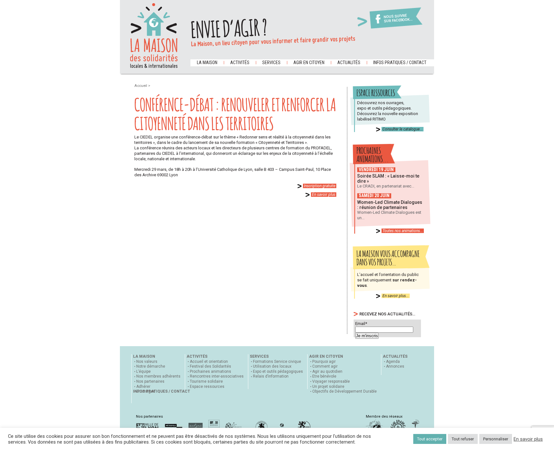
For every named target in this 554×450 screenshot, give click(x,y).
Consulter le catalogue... (402, 129)
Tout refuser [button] (463, 439)
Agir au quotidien (327, 371)
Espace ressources (207, 386)
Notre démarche (150, 366)
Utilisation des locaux (272, 366)
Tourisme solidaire (206, 381)
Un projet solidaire (328, 386)
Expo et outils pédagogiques (278, 371)
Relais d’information (271, 376)
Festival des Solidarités (210, 366)
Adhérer (143, 386)
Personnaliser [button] (495, 439)
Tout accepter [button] (429, 439)
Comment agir (325, 366)
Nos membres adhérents (158, 376)
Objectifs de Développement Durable (344, 391)
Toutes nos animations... (402, 231)
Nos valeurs (146, 361)
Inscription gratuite (319, 186)
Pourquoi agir (324, 361)
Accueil (141, 85)
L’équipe (143, 371)
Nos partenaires (150, 381)
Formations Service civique (277, 361)
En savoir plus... (395, 296)
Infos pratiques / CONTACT (399, 62)
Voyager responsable (331, 381)
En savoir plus (323, 194)
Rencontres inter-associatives (217, 376)
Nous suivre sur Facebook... (398, 18)
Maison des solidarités (154, 35)
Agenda (393, 361)
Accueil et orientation (209, 361)
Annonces (395, 366)
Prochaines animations (210, 371)
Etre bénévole (324, 376)
